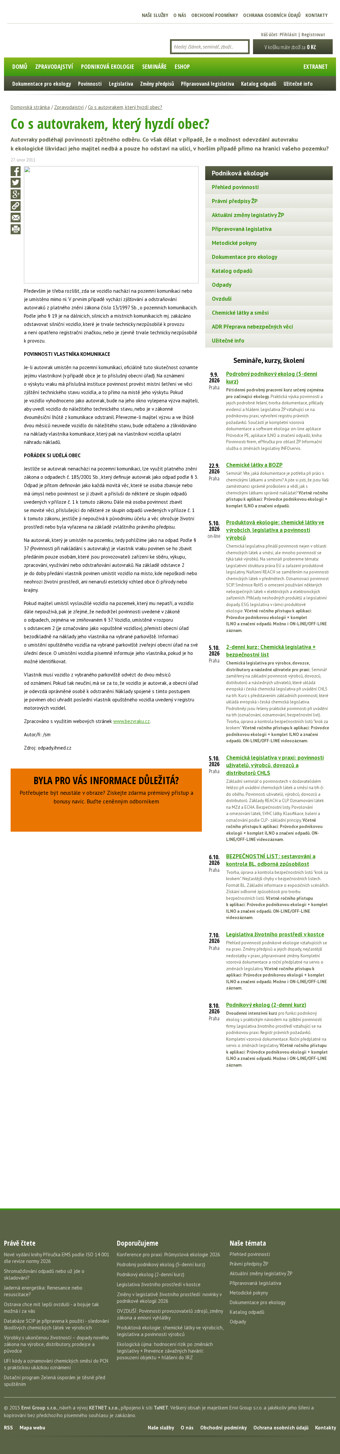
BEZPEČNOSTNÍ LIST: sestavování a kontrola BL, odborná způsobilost (270, 860)
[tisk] (16, 229)
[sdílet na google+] (16, 194)
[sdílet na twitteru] (16, 183)
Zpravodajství (69, 107)
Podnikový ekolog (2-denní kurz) (266, 1004)
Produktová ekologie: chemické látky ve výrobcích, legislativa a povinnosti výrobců (275, 530)
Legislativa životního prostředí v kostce (275, 934)
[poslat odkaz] (16, 218)
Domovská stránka (30, 107)
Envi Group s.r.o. (39, 1407)
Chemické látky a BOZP (254, 464)
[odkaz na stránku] (16, 206)
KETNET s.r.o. (104, 1407)
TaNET (161, 1407)
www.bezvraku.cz (131, 721)
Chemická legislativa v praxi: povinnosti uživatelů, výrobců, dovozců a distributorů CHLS (275, 765)
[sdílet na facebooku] (16, 171)
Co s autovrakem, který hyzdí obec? (125, 107)
